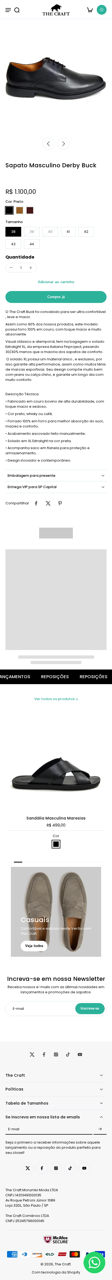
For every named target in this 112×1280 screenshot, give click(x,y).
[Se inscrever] (100, 1129)
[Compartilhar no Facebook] (36, 503)
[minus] (11, 267)
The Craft (63, 1264)
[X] (32, 1054)
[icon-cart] (90, 9)
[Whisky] (19, 210)
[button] (56, 282)
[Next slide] (64, 144)
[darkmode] (102, 10)
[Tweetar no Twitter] (48, 503)
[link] (77, 699)
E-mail (13, 1129)
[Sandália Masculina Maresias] (56, 760)
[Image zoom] (56, 79)
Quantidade (19, 257)
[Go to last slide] (48, 144)
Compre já (56, 296)
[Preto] (9, 210)
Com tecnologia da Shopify (56, 1272)
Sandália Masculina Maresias (56, 818)
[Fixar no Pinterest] (60, 503)
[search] (17, 9)
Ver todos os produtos (54, 699)
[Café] (30, 210)
